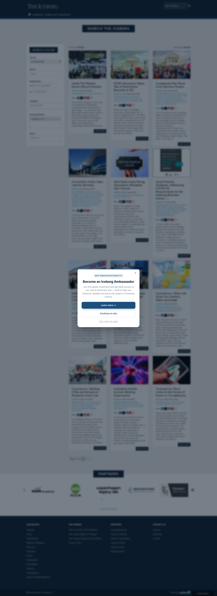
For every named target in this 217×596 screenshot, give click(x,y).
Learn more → (108, 305)
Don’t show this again (108, 321)
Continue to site (108, 313)
